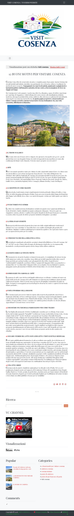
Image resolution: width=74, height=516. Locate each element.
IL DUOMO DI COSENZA (20, 484)
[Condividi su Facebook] (60, 385)
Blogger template (41, 512)
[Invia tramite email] (54, 385)
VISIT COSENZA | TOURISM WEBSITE (22, 2)
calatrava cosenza (47, 469)
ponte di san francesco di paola (51, 477)
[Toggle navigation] (64, 2)
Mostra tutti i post (57, 67)
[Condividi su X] (57, 385)
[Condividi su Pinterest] (63, 385)
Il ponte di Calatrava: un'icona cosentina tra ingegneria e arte (22, 468)
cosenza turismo (46, 471)
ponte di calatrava (47, 474)
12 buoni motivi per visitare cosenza (53, 466)
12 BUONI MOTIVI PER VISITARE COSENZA (37, 74)
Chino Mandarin (55, 512)
